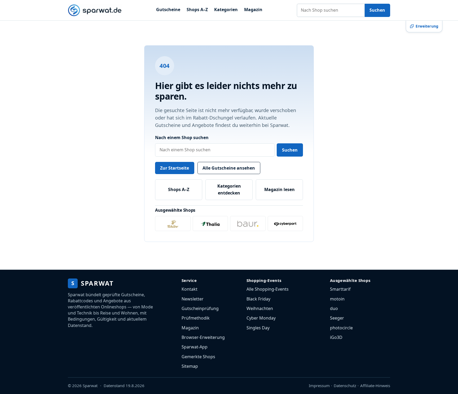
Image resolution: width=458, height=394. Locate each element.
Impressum (319, 385)
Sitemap (190, 366)
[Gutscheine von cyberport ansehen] (285, 223)
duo (334, 308)
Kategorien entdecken (229, 189)
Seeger (337, 318)
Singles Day (258, 328)
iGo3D (336, 337)
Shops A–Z (197, 9)
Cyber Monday (261, 318)
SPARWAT (92, 283)
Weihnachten (259, 308)
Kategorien (226, 9)
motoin (337, 299)
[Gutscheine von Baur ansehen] (248, 223)
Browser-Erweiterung (203, 337)
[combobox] (331, 10)
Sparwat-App (195, 347)
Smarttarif (340, 289)
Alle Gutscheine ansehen (228, 168)
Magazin (253, 9)
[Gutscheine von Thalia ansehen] (210, 223)
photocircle (341, 328)
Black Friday (258, 299)
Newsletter (193, 299)
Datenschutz (345, 385)
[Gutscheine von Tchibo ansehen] (173, 223)
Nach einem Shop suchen (182, 137)
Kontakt (189, 289)
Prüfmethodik (196, 318)
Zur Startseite (174, 168)
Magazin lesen (279, 189)
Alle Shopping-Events (267, 289)
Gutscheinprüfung (200, 308)
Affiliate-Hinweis (375, 385)
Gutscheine (168, 9)
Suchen (377, 10)
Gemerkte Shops (198, 357)
